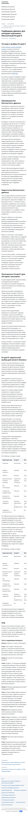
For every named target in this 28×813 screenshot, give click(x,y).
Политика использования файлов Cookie (12, 785)
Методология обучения (8, 9)
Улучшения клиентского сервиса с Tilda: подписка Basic (13, 769)
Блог (2, 778)
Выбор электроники (6, 804)
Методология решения (8, 7)
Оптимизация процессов (8, 12)
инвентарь (14, 73)
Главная (3, 24)
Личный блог (10, 24)
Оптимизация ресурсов (8, 17)
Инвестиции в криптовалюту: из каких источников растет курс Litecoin (13, 762)
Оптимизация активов (7, 19)
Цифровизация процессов (9, 14)
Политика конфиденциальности (10, 787)
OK (21, 811)
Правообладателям (6, 790)
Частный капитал (20, 802)
